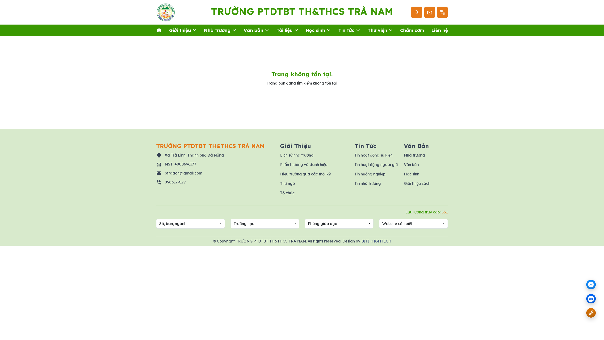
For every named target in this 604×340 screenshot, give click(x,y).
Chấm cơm (412, 30)
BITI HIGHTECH (376, 241)
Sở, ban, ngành (172, 223)
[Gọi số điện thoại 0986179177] (591, 312)
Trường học (244, 223)
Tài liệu (285, 30)
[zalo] (591, 299)
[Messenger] (591, 284)
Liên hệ (439, 30)
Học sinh (315, 30)
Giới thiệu (180, 30)
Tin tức (346, 30)
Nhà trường (217, 30)
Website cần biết (397, 223)
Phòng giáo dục (322, 223)
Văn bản (253, 30)
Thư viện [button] (377, 30)
